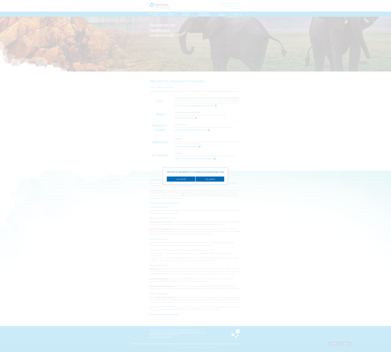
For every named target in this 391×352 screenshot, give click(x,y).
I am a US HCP (181, 179)
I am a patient (210, 179)
